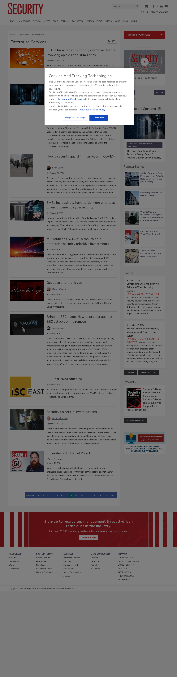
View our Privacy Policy (92, 109)
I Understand (99, 118)
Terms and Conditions (70, 99)
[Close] (130, 71)
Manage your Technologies (75, 118)
